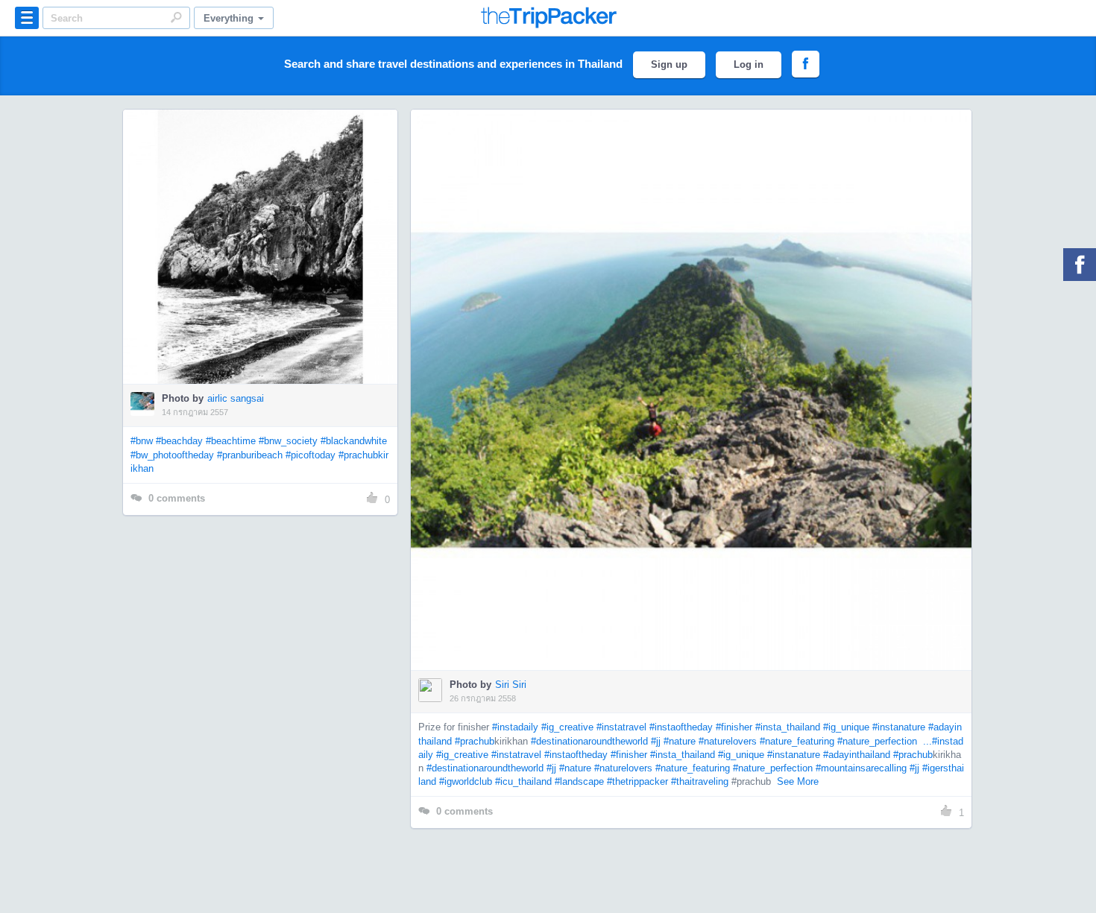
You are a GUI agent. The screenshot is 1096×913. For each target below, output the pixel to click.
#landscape (579, 781)
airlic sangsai (235, 398)
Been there (268, 224)
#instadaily (515, 727)
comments (176, 498)
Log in (748, 64)
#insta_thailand (787, 727)
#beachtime (231, 440)
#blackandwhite (354, 440)
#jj (656, 741)
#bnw (141, 440)
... (926, 741)
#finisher (734, 727)
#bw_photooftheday (172, 455)
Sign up (669, 64)
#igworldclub (465, 781)
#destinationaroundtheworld (589, 741)
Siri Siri (510, 684)
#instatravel (621, 727)
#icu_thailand (523, 781)
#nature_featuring (797, 741)
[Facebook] (1079, 264)
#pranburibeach (250, 455)
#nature (680, 741)
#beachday (179, 440)
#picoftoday (311, 455)
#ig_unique (846, 727)
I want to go (270, 269)
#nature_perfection (877, 741)
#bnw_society (288, 440)
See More (798, 781)
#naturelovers (728, 741)
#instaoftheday (681, 727)
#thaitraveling (699, 781)
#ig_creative (567, 727)
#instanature (898, 727)
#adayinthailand (856, 754)
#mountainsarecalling (861, 768)
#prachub (474, 741)
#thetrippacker (637, 781)
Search (176, 17)
